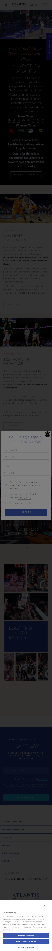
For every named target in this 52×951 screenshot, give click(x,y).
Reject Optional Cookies (26, 941)
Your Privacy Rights (26, 947)
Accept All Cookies (26, 935)
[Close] (44, 905)
